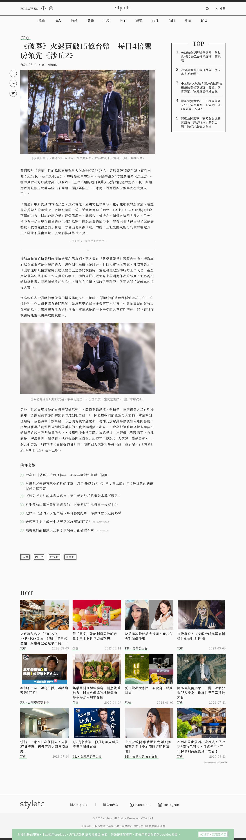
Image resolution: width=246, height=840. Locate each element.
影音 (188, 20)
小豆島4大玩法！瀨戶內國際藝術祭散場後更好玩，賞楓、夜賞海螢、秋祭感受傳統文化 (201, 87)
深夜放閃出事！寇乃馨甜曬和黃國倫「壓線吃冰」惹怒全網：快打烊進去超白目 (201, 122)
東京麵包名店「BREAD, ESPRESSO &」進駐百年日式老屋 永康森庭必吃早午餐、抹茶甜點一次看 (44, 638)
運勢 (139, 20)
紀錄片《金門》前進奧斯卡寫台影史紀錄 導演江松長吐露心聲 (73, 513)
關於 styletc (79, 805)
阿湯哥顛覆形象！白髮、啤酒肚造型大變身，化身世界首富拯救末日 (201, 692)
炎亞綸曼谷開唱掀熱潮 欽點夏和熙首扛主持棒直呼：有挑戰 (201, 56)
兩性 (155, 20)
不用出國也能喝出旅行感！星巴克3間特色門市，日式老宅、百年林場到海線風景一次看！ (201, 746)
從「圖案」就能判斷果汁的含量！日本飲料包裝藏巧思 (95, 636)
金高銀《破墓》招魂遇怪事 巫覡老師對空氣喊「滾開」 (68, 474)
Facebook (143, 805)
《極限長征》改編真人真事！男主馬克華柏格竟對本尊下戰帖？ (73, 495)
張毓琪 (52, 65)
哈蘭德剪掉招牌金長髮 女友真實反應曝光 (201, 71)
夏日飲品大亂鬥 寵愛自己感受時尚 (149, 690)
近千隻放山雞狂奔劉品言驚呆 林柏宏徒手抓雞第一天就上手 (72, 504)
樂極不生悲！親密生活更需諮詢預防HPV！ (44, 690)
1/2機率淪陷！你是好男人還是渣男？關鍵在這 (96, 744)
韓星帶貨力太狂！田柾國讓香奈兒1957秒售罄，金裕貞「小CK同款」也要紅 (201, 104)
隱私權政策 (93, 834)
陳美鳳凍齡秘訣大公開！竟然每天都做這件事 (149, 636)
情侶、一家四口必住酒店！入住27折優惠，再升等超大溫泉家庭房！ (44, 746)
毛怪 (172, 20)
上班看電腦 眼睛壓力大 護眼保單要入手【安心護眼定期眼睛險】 (148, 746)
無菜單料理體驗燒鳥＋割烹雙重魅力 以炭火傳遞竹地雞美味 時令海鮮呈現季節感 (96, 692)
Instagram (172, 805)
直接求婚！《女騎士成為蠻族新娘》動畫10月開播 (201, 636)
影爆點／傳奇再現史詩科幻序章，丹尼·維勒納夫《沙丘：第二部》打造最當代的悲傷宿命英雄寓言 (89, 485)
